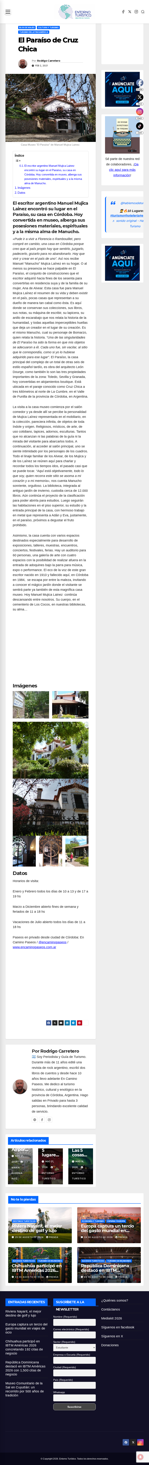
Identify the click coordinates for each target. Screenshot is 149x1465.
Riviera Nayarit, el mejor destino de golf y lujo (37, 1228)
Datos (21, 192)
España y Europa (116, 1221)
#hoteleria (132, 215)
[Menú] (7, 12)
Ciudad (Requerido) (64, 1367)
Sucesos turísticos (24, 1261)
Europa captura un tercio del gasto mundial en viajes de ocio (107, 1230)
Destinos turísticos (24, 1221)
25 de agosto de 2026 (29, 1237)
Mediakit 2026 (111, 1318)
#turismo (117, 215)
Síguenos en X (112, 1336)
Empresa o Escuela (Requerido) (71, 1354)
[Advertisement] (50, 649)
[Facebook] (123, 11)
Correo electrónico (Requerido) (71, 1329)
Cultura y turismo (48, 27)
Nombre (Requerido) (65, 1316)
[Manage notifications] (140, 1457)
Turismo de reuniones (50, 1261)
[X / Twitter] (130, 11)
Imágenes (24, 187)
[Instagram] (136, 11)
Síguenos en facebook (117, 1327)
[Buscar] (143, 11)
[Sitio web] (35, 1120)
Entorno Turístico (49, 1176)
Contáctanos (110, 1309)
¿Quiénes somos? (114, 1300)
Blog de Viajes (27, 27)
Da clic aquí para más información (123, 170)
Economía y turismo (93, 1221)
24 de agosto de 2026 (99, 1237)
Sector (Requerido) (64, 1341)
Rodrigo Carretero (48, 60)
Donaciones (110, 1345)
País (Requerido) (63, 1379)
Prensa (53, 1237)
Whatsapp (59, 1392)
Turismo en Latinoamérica (33, 32)
